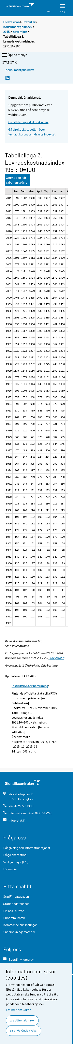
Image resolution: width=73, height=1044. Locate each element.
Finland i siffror (13, 911)
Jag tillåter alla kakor (22, 1020)
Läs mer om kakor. (18, 1010)
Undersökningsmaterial (19, 932)
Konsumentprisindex (17, 27)
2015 (6, 32)
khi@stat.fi (56, 658)
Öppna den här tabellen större (16, 180)
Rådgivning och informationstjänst (26, 848)
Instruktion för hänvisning (30, 686)
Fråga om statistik (15, 855)
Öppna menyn (17, 55)
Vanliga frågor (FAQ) (16, 862)
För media (10, 869)
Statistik (29, 22)
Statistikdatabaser (16, 903)
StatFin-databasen (16, 896)
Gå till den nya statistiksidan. (28, 122)
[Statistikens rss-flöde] (7, 79)
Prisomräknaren (14, 918)
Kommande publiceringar (20, 925)
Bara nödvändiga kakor (24, 1030)
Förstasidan (11, 22)
